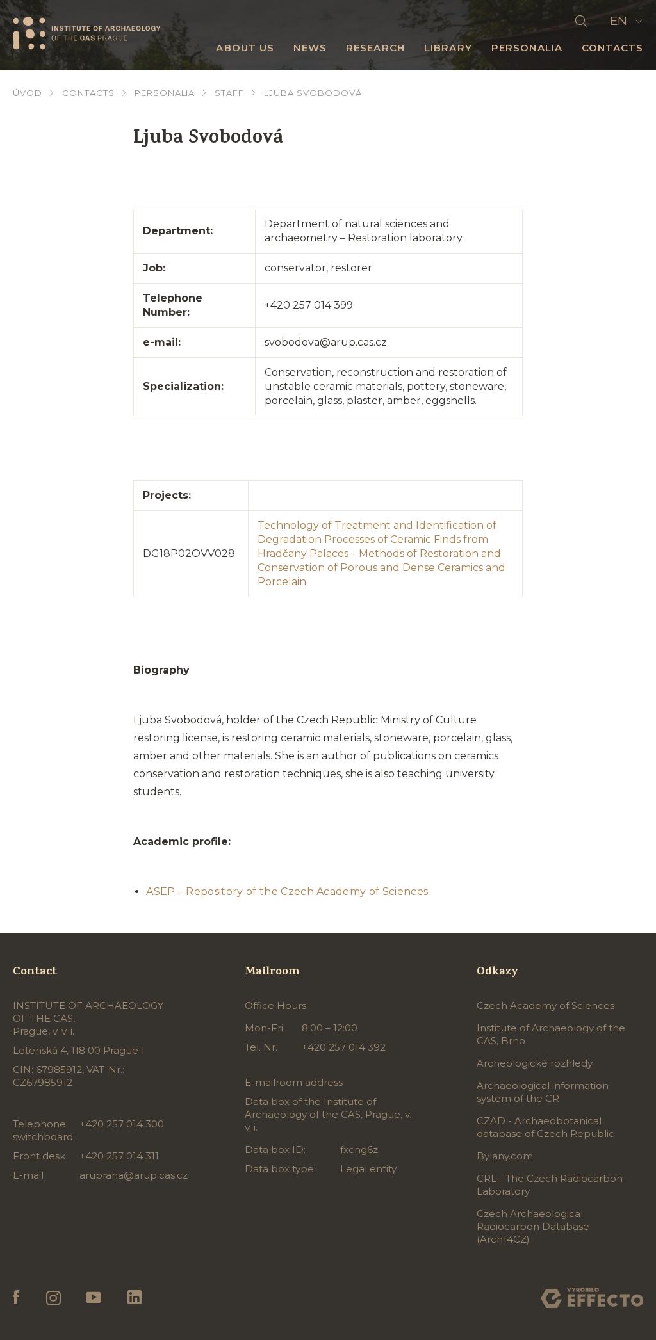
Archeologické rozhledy (535, 1063)
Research (375, 48)
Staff (229, 93)
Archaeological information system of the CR (543, 1091)
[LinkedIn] (134, 1298)
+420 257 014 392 (344, 1047)
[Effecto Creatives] (592, 1298)
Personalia (526, 48)
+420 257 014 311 (119, 1156)
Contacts (612, 48)
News (310, 48)
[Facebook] (16, 1297)
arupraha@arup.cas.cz (133, 1175)
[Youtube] (94, 1298)
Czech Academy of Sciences (545, 1005)
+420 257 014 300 (121, 1124)
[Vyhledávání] (581, 22)
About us (245, 48)
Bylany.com (505, 1156)
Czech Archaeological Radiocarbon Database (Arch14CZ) (533, 1226)
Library (448, 48)
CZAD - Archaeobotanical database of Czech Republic (545, 1127)
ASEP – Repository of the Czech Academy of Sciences (287, 891)
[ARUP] (86, 33)
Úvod (27, 93)
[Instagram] (52, 1298)
